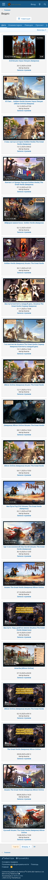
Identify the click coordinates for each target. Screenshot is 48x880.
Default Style (9, 858)
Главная (5, 867)
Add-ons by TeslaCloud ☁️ (11, 874)
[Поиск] (44, 4)
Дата (3, 25)
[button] (4, 4)
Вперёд (25, 846)
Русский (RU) (23, 858)
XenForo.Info (18, 876)
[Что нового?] (39, 4)
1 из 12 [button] (15, 846)
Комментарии (15, 25)
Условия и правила (10, 862)
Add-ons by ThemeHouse (12, 878)
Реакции (29, 25)
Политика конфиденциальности (15, 864)
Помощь (34, 864)
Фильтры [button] (41, 30)
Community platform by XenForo (23, 872)
